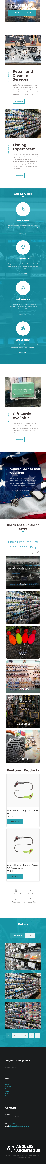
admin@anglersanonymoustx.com (19, 1126)
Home (7, 1084)
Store (6, 1096)
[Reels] (23, 568)
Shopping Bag (30, 902)
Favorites (16, 902)
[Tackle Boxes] (23, 707)
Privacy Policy (25, 1157)
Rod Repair (23, 220)
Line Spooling (23, 340)
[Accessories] (23, 742)
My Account (16, 894)
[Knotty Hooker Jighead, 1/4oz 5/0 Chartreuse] (23, 845)
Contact (7, 1093)
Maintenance (23, 299)
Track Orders (30, 894)
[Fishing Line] (23, 672)
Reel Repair (23, 259)
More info (23, 233)
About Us (8, 1086)
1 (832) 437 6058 (14, 1124)
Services (7, 1089)
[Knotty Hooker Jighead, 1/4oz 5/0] (23, 790)
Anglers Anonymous (12, 1155)
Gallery (7, 1091)
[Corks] (23, 638)
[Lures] (23, 603)
